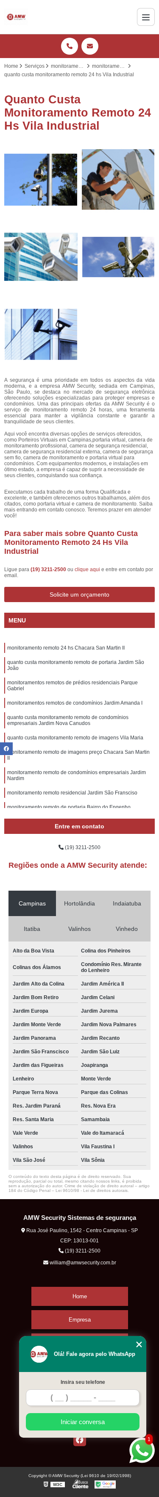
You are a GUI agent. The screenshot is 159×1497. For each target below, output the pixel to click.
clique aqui (87, 569)
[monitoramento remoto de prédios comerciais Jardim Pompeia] (118, 257)
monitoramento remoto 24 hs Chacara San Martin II (66, 648)
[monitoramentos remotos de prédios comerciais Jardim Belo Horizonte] (41, 334)
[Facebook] (79, 1439)
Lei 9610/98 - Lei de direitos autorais (92, 1190)
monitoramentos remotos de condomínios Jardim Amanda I (74, 703)
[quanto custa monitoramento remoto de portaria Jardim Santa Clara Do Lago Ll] (118, 180)
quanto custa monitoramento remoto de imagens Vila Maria (75, 738)
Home (80, 1296)
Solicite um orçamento (79, 594)
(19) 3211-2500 (49, 569)
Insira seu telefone (83, 1382)
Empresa (80, 1319)
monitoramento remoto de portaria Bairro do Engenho (69, 807)
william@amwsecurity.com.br (82, 1263)
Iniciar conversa (83, 1421)
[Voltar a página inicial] (16, 16)
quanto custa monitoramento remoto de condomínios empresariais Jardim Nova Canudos (67, 720)
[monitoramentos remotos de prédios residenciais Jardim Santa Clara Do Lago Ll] (41, 180)
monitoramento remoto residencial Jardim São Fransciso (72, 793)
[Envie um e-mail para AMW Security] (89, 46)
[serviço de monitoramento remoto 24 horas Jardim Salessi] (41, 257)
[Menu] (146, 16)
